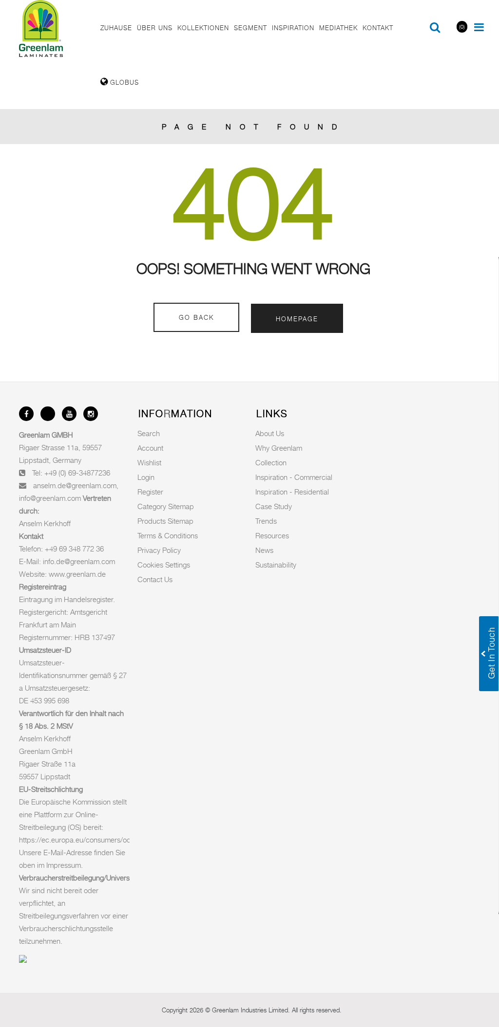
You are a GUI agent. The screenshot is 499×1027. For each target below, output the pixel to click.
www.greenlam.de (77, 573)
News (264, 550)
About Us (269, 433)
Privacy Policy (159, 550)
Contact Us (155, 579)
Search (148, 433)
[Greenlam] (54, 28)
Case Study (273, 506)
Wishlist (149, 462)
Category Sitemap (165, 506)
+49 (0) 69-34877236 (77, 472)
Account (150, 447)
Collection (271, 462)
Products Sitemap (165, 520)
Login (145, 477)
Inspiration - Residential (292, 491)
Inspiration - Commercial (293, 477)
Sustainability (275, 564)
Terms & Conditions (167, 535)
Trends (266, 520)
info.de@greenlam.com (79, 561)
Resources (272, 535)
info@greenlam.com (50, 498)
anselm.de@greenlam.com (74, 485)
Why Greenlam (278, 447)
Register (150, 491)
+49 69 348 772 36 (74, 548)
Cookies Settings (163, 564)
